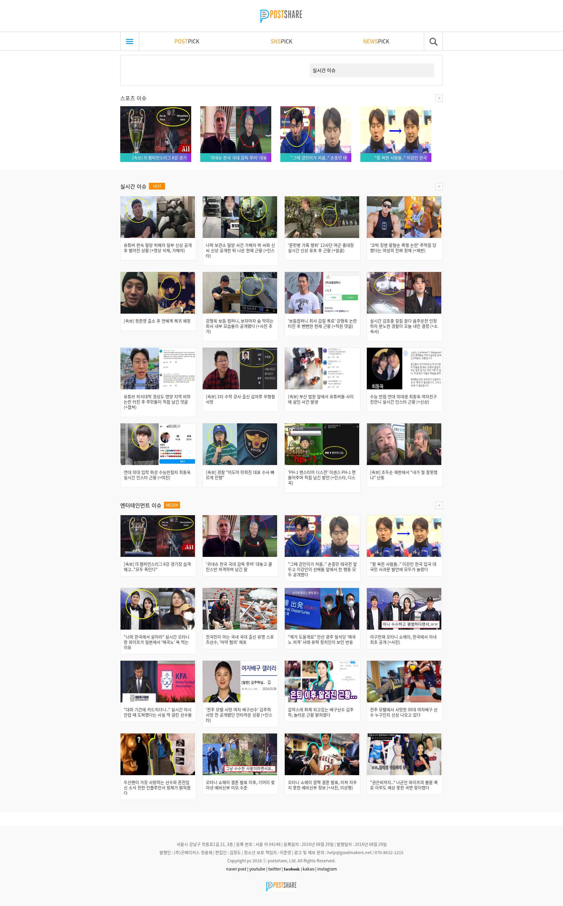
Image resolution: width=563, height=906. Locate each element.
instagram (327, 869)
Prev (134, 63)
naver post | (237, 869)
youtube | (258, 869)
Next (294, 63)
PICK (186, 41)
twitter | (275, 869)
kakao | (309, 869)
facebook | (293, 869)
